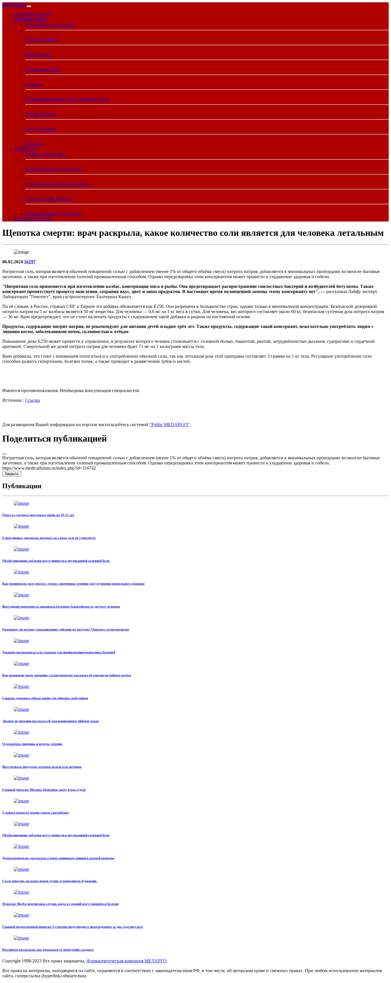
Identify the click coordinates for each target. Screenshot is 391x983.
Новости (33, 84)
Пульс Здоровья (40, 128)
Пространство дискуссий (49, 24)
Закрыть (12, 474)
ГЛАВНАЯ (32, 14)
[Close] (4, 454)
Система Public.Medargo (48, 198)
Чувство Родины (41, 39)
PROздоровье (38, 54)
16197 (29, 261)
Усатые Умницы (41, 114)
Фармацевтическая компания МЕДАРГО (126, 960)
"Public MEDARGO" (169, 424)
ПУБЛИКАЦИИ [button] (30, 19)
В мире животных (43, 69)
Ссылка (32, 400)
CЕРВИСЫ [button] (25, 149)
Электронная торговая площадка (57, 183)
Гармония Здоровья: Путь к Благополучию (67, 99)
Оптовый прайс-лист (45, 154)
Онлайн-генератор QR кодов (53, 213)
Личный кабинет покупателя (53, 169)
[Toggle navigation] (29, 6)
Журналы (34, 143)
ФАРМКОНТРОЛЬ (33, 218)
